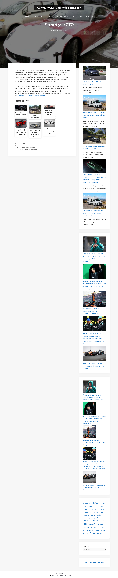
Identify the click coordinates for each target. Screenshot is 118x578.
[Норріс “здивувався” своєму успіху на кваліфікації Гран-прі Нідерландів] (94, 354)
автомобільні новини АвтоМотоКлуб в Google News (31, 95)
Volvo (84, 527)
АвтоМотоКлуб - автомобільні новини (59, 7)
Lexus (97, 512)
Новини (26, 16)
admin (65, 30)
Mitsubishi (99, 515)
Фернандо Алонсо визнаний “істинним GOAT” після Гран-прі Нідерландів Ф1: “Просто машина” (94, 397)
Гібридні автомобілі (99, 530)
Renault (85, 520)
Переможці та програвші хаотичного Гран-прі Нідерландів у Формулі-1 (91, 311)
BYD (100, 503)
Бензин (89, 530)
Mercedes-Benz (89, 515)
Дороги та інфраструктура (62, 16)
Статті (73, 16)
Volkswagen (99, 524)
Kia (94, 512)
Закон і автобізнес (37, 16)
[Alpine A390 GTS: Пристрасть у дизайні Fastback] (94, 73)
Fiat (83, 509)
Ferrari (18, 143)
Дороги (87, 533)
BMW (95, 503)
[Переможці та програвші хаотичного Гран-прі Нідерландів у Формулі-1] (94, 299)
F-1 (98, 506)
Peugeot (94, 518)
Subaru (98, 520)
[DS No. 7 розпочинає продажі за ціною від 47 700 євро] (94, 136)
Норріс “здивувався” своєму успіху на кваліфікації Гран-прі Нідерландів (93, 366)
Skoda (93, 520)
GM (90, 509)
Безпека (85, 530)
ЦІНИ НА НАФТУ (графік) (94, 563)
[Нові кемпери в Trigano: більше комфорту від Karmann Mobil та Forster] (94, 103)
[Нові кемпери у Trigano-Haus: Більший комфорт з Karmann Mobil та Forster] (94, 201)
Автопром (90, 527)
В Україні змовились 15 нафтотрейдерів (27, 149)
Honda (94, 509)
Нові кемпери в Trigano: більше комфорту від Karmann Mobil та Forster (94, 115)
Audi (91, 503)
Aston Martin (85, 503)
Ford (86, 509)
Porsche (99, 518)
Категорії (86, 546)
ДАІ (84, 533)
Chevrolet (86, 506)
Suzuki (102, 520)
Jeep (91, 512)
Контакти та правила (59, 573)
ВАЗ (92, 530)
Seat (89, 520)
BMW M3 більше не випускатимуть (26, 147)
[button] (93, 16)
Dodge (95, 506)
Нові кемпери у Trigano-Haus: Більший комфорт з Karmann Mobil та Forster (93, 213)
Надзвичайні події (84, 16)
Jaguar (87, 512)
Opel (89, 518)
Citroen (91, 506)
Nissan (85, 518)
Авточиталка (99, 527)
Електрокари (96, 533)
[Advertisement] (59, 45)
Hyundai (100, 509)
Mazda (102, 512)
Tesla (85, 524)
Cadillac (103, 503)
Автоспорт (48, 16)
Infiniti (84, 512)
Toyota (91, 524)
